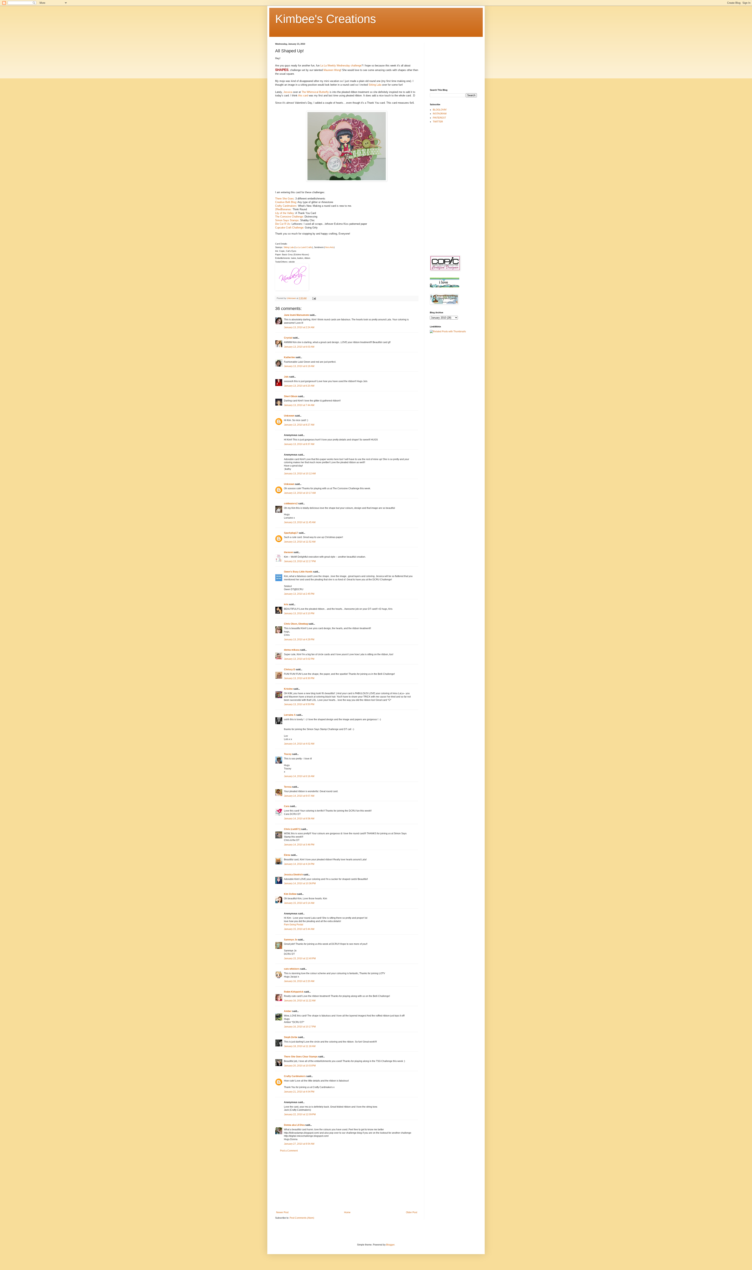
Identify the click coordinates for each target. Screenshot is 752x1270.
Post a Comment (289, 1150)
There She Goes (284, 198)
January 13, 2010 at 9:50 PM (299, 704)
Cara (286, 806)
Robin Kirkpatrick (294, 991)
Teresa (288, 786)
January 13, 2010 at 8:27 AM (299, 424)
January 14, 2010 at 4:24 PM (299, 864)
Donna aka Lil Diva (294, 1125)
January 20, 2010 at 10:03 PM (300, 1065)
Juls (286, 376)
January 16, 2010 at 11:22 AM (299, 1000)
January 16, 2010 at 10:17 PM (300, 1026)
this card (303, 95)
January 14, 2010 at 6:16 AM (299, 776)
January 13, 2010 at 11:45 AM (299, 522)
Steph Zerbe (290, 1037)
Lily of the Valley (284, 213)
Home (347, 1212)
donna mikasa (292, 650)
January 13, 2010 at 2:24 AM (299, 327)
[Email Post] (313, 298)
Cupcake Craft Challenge (289, 227)
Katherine (289, 357)
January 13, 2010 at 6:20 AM (299, 385)
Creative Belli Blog (285, 202)
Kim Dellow (290, 894)
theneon (288, 552)
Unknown (289, 415)
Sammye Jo (290, 939)
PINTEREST (439, 117)
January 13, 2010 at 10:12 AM (300, 473)
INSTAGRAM (439, 113)
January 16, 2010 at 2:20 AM (299, 981)
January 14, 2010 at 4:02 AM (299, 743)
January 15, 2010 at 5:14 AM (299, 903)
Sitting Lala (375, 84)
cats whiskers (292, 968)
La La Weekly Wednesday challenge (341, 65)
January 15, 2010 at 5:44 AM (299, 929)
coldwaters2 (291, 503)
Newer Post (282, 1212)
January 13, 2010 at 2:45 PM (299, 593)
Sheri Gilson (290, 396)
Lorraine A (290, 715)
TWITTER (438, 121)
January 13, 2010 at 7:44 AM (299, 405)
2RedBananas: (283, 209)
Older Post (411, 1212)
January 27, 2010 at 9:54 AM (299, 1143)
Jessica (288, 92)
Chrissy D (289, 669)
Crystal (288, 337)
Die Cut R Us (282, 223)
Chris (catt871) (292, 829)
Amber (288, 1011)
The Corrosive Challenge (289, 216)
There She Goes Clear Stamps (301, 1056)
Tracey (288, 754)
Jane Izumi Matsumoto (296, 315)
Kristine (288, 689)
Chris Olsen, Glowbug (296, 623)
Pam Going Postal (293, 924)
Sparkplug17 (291, 533)
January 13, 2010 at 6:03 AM (299, 346)
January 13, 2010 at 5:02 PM (299, 659)
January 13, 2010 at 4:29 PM (299, 639)
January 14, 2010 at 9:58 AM (299, 818)
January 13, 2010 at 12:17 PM (300, 561)
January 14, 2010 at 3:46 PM (299, 844)
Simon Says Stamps (287, 220)
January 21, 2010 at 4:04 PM (299, 1091)
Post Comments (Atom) (302, 1218)
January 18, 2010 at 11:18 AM (299, 1046)
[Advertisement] (346, 1181)
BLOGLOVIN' (440, 109)
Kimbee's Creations (325, 18)
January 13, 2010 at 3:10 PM (299, 613)
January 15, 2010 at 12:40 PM (300, 958)
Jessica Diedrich (293, 874)
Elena (287, 855)
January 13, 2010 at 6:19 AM (299, 366)
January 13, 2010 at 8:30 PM (299, 678)
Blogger (390, 1244)
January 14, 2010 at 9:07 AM (299, 795)
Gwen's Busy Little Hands (298, 571)
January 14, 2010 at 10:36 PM (300, 883)
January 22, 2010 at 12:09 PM (300, 1114)
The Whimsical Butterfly (316, 92)
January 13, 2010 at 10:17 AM (300, 493)
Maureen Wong (332, 70)
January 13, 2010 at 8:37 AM (299, 444)
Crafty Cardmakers (285, 205)
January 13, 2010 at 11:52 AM (299, 541)
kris (286, 604)
